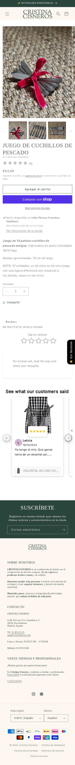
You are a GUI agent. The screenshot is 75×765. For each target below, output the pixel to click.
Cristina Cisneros (28, 745)
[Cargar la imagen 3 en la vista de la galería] (57, 130)
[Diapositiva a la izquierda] (4, 131)
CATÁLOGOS (14, 681)
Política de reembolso (53, 745)
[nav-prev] (6, 437)
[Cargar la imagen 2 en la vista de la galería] (37, 130)
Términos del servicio (52, 750)
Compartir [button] (13, 302)
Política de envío (39, 756)
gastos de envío (34, 176)
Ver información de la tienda (24, 230)
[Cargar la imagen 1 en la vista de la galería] (18, 130)
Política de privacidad (26, 750)
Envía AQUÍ (13, 674)
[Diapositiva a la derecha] (71, 131)
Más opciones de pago (37, 208)
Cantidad (8, 284)
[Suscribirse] (64, 529)
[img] (15, 163)
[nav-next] (68, 437)
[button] (7, 14)
